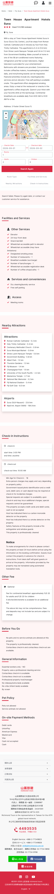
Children (34, 159)
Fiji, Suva (18, 11)
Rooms (6, 152)
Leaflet (31, 138)
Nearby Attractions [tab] (14, 184)
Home (4, 11)
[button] (25, 122)
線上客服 (18, 859)
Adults (6, 159)
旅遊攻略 (28, 866)
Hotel (10, 11)
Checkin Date (9, 145)
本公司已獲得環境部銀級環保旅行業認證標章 (27, 822)
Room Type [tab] (12, 177)
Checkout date (36, 145)
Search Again (27, 169)
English (24, 889)
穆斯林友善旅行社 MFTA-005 (27, 812)
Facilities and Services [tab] (37, 177)
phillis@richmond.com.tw (33, 846)
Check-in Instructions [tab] (39, 184)
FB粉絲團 (37, 859)
